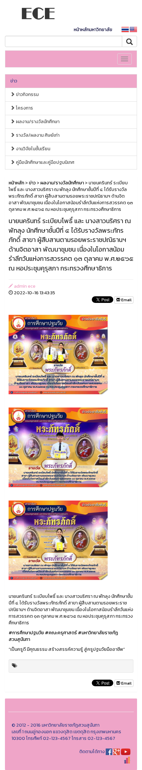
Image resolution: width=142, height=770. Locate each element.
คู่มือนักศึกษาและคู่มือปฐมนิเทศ (44, 162)
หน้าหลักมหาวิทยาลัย (93, 29)
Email (125, 300)
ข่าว (13, 80)
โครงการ (24, 108)
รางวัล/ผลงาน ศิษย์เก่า (37, 135)
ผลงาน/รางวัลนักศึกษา (37, 121)
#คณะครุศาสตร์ (61, 632)
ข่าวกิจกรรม (27, 94)
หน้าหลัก (16, 182)
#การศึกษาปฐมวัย (26, 632)
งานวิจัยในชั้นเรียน (32, 148)
